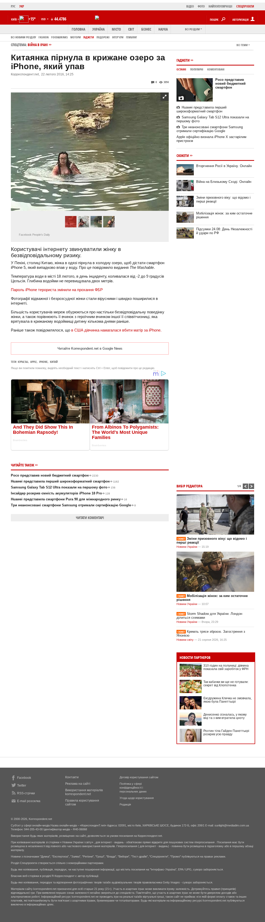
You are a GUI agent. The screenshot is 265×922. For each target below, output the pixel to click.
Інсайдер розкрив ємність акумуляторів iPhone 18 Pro (60, 493)
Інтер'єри (117, 37)
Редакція (125, 804)
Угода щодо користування (137, 797)
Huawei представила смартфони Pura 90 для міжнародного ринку (69, 499)
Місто (116, 29)
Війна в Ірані (38, 44)
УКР (21, 6)
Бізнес (146, 29)
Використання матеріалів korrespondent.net (84, 792)
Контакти (72, 777)
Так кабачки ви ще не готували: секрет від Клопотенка (225, 683)
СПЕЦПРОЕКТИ (245, 6)
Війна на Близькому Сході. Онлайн (223, 182)
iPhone (43, 362)
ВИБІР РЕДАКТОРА (189, 486)
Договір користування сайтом (139, 777)
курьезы (23, 362)
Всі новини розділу (23, 37)
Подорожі (103, 37)
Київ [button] (14, 19)
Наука (163, 29)
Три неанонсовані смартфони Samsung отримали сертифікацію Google (73, 505)
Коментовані (215, 69)
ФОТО (201, 6)
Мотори (75, 37)
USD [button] (43, 19)
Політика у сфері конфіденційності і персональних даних (133, 787)
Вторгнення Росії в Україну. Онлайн (224, 166)
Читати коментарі (90, 517)
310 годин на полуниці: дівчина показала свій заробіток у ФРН (226, 667)
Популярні (196, 69)
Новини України (186, 546)
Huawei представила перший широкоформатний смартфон (65, 481)
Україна (98, 29)
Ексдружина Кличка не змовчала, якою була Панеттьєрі (227, 699)
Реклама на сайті (77, 784)
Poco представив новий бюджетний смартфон (54, 475)
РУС (13, 6)
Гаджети (88, 37)
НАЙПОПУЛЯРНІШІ (220, 6)
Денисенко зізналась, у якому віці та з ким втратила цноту (225, 716)
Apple (33, 362)
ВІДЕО (190, 6)
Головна (78, 29)
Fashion (44, 37)
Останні (181, 69)
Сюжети (182, 155)
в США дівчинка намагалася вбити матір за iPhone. (116, 330)
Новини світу (185, 639)
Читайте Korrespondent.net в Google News (89, 348)
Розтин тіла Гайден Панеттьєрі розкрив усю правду (226, 732)
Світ (131, 29)
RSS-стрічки (26, 793)
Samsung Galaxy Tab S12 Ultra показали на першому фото (63, 487)
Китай (54, 362)
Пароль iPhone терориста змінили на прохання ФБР (57, 289)
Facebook (24, 778)
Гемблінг (131, 37)
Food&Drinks (59, 37)
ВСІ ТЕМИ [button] (242, 45)
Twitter (21, 785)
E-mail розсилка (28, 801)
